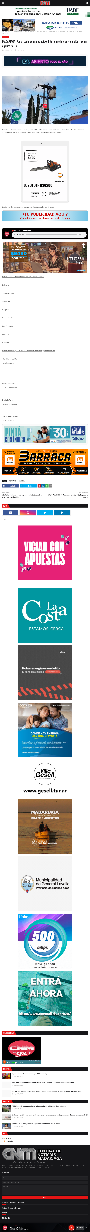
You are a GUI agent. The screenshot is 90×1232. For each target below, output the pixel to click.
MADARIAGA (11, 32)
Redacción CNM (8, 50)
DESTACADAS (12, 481)
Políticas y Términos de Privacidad (11, 1208)
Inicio (4, 32)
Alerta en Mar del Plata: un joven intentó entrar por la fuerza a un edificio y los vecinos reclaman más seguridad (43, 1082)
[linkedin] (62, 512)
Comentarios (9, 1141)
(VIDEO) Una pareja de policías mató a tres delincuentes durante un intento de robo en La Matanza (39, 1106)
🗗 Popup (80, 1227)
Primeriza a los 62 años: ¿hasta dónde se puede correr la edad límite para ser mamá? (36, 1123)
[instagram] (28, 512)
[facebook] (10, 512)
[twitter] (45, 512)
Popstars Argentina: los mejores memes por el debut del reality (29, 1074)
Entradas (8, 1138)
